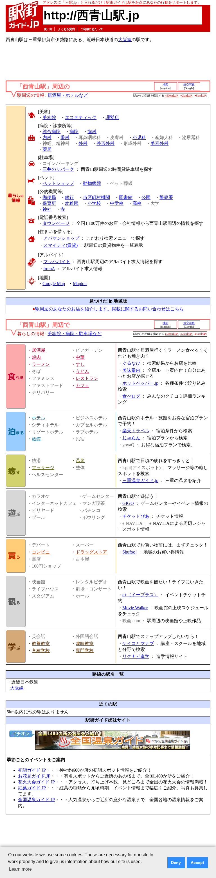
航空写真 (189, 84)
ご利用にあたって (91, 29)
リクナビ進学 (135, 656)
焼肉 (36, 357)
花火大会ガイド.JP (36, 782)
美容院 (49, 117)
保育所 (49, 203)
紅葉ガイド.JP (32, 787)
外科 (82, 143)
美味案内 (131, 370)
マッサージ (43, 467)
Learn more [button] (20, 869)
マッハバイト (56, 261)
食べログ (131, 396)
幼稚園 (71, 203)
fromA (49, 268)
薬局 (46, 149)
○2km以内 (186, 95)
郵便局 (49, 197)
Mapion (80, 283)
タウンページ (55, 223)
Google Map (53, 283)
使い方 (48, 29)
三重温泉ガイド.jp (140, 480)
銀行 (69, 197)
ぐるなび (131, 363)
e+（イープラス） (140, 594)
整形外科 (105, 143)
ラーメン (41, 364)
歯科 (91, 131)
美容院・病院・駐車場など (75, 333)
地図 (165, 84)
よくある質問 (66, 29)
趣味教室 (85, 643)
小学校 (94, 203)
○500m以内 (172, 95)
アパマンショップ (61, 238)
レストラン (87, 378)
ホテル (38, 417)
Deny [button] (176, 862)
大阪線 (125, 39)
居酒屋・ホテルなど (68, 95)
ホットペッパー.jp (140, 383)
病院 (73, 131)
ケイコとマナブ (138, 643)
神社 (46, 209)
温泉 (80, 460)
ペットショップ (58, 183)
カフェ (82, 385)
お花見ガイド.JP (34, 776)
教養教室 (41, 643)
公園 (145, 197)
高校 (136, 203)
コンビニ (41, 552)
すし (80, 364)
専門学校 (85, 650)
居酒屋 (38, 350)
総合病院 (51, 131)
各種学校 (41, 650)
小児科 (139, 137)
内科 (46, 137)
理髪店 (112, 117)
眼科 (64, 137)
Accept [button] (197, 862)
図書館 (125, 197)
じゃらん (131, 437)
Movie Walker (135, 607)
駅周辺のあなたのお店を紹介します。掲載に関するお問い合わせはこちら (109, 308)
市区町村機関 (96, 197)
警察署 (166, 197)
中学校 (116, 203)
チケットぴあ (135, 516)
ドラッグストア (91, 552)
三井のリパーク (58, 169)
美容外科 (159, 143)
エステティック (80, 117)
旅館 (36, 438)
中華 (80, 357)
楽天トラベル (135, 430)
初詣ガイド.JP (32, 770)
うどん (82, 371)
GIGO (128, 503)
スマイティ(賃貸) (60, 245)
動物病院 (92, 183)
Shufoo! (129, 552)
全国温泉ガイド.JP (36, 799)
